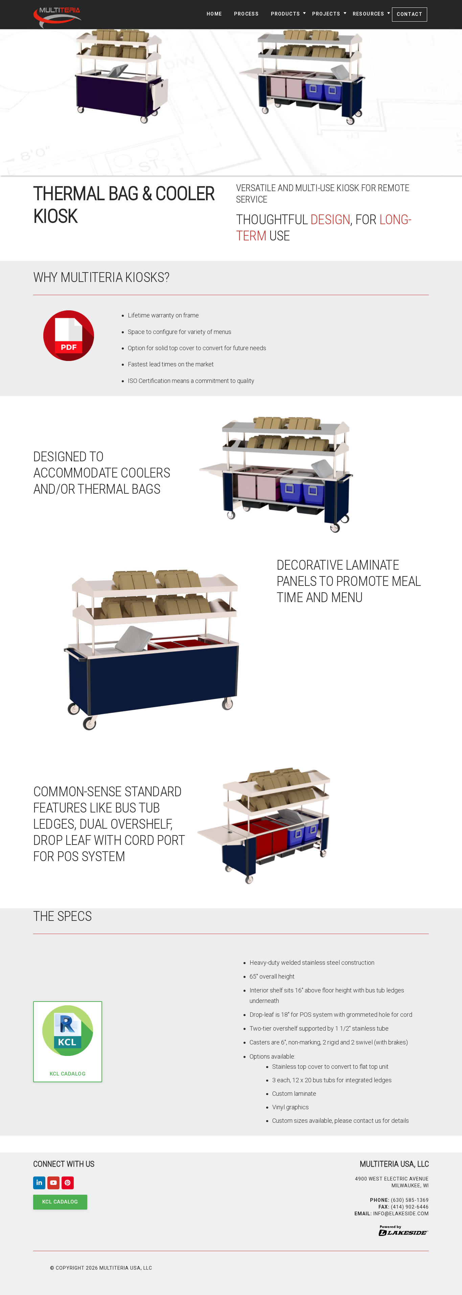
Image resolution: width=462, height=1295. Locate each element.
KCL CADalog (68, 1074)
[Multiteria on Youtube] (53, 1182)
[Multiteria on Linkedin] (39, 1182)
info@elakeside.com (401, 1213)
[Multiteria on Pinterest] (68, 1182)
